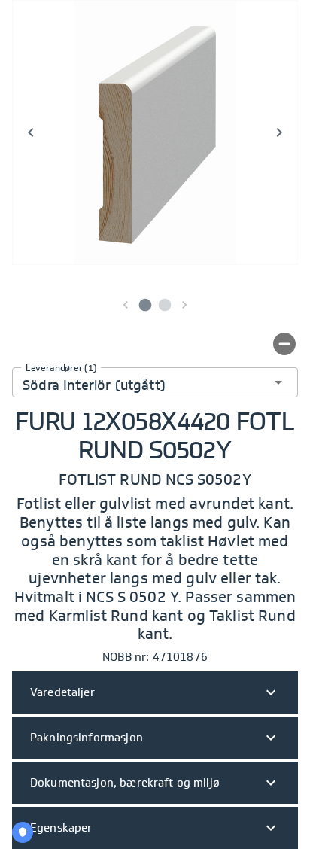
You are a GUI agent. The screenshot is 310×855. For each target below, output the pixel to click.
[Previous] (31, 132)
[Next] (279, 132)
